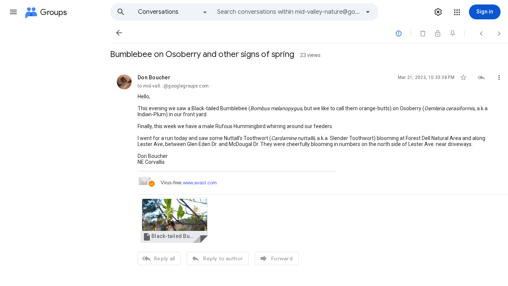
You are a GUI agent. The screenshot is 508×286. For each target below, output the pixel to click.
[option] (173, 11)
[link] (174, 220)
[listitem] (309, 169)
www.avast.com (200, 182)
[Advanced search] (367, 11)
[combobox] (288, 11)
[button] (13, 12)
